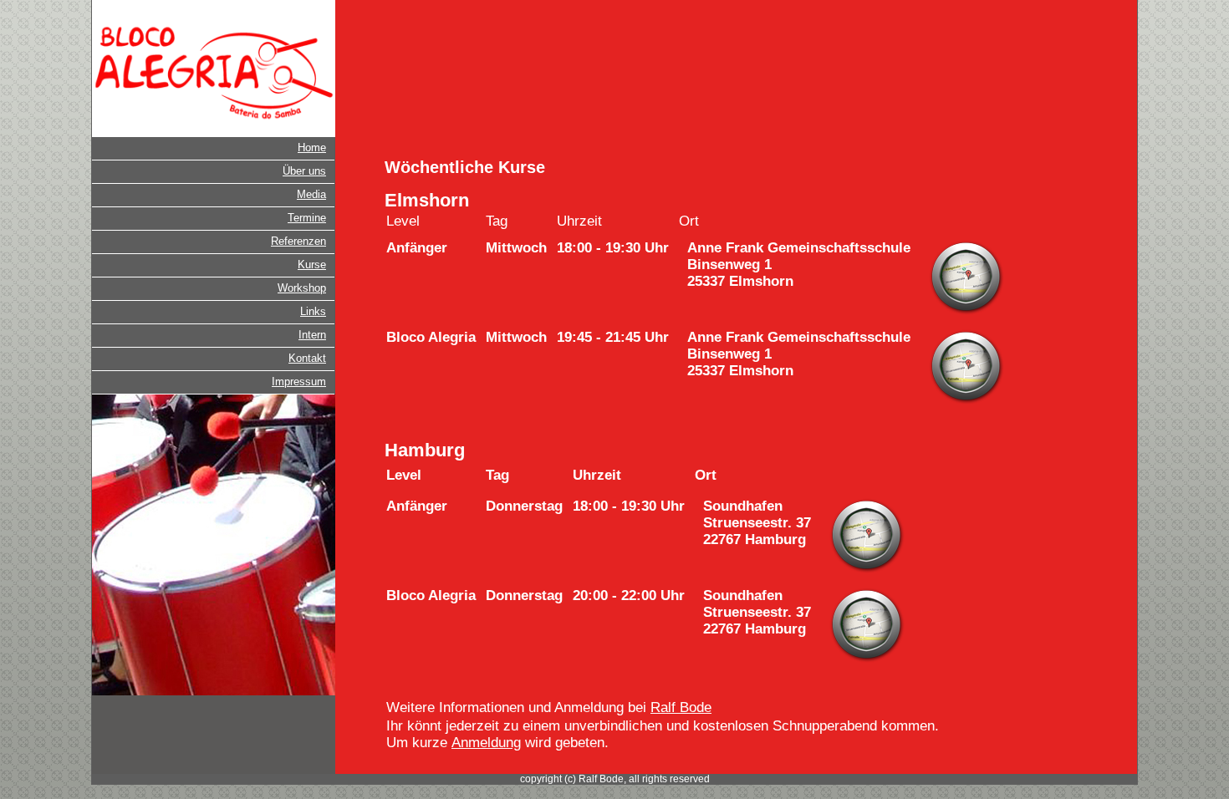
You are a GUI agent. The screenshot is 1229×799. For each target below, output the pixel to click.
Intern (312, 334)
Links (313, 311)
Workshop (302, 288)
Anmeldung (486, 743)
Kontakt (307, 358)
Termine (307, 217)
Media (311, 194)
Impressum (299, 381)
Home (312, 147)
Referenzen (298, 241)
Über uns (304, 171)
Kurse (312, 264)
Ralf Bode (680, 707)
